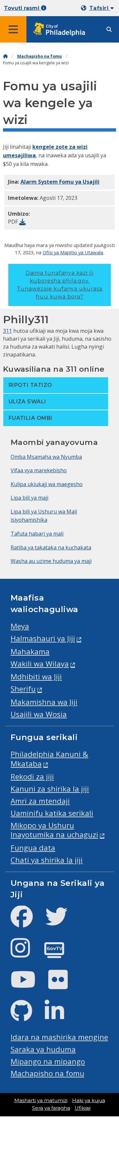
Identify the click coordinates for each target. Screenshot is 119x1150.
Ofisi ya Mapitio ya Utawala (73, 252)
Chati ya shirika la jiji (47, 860)
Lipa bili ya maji (29, 497)
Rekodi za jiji (32, 776)
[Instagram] (26, 953)
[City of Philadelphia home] (61, 29)
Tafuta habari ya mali (37, 533)
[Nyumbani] (5, 56)
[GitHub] (27, 1016)
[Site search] (109, 29)
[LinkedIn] (60, 1016)
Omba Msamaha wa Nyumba (46, 456)
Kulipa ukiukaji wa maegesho (47, 484)
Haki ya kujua (88, 1100)
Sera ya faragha (51, 1108)
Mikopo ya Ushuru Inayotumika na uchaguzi (54, 830)
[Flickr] (63, 985)
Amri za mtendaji (40, 801)
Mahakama (30, 651)
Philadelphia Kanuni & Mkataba (49, 759)
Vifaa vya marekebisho (39, 470)
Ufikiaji (83, 1108)
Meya (20, 626)
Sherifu (23, 689)
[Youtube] (28, 985)
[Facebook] (27, 922)
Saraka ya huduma (43, 1049)
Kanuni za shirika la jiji (50, 789)
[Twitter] (61, 922)
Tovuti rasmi (22, 8)
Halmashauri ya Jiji (43, 638)
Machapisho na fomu (39, 56)
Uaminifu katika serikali (52, 813)
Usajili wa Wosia (39, 714)
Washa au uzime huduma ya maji (51, 561)
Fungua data (33, 848)
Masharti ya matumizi (40, 1100)
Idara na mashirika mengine (59, 1037)
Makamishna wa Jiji (44, 702)
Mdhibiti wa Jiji (36, 676)
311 (7, 330)
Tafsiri (99, 8)
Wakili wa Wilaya (40, 664)
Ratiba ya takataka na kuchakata (51, 547)
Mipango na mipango (48, 1061)
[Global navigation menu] (13, 29)
